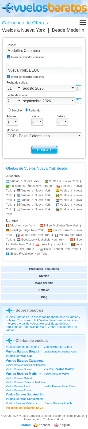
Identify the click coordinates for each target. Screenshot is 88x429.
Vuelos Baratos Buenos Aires (60, 351)
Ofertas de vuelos (31, 341)
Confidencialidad (54, 419)
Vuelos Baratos (28, 416)
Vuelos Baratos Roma (18, 390)
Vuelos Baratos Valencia (21, 403)
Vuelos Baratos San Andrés (24, 394)
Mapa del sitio (44, 283)
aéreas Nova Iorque (31, 186)
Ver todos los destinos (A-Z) (24, 408)
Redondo (35, 110)
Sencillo (16, 110)
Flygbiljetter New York (28, 253)
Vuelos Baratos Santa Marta (24, 399)
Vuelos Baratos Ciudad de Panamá (26, 365)
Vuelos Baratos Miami (56, 373)
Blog (44, 297)
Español (44, 425)
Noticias (44, 290)
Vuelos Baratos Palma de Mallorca (25, 382)
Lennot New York (61, 249)
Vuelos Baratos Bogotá (22, 351)
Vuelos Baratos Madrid (59, 369)
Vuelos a (23, 30)
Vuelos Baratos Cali (19, 356)
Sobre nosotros (29, 310)
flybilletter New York (61, 225)
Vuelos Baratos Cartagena (24, 360)
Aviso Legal (31, 419)
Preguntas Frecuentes (44, 269)
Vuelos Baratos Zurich (58, 403)
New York (22, 225)
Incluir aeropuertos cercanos (27, 57)
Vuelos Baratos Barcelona (22, 347)
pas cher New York (35, 235)
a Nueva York (24, 181)
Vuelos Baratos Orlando (19, 378)
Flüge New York (27, 230)
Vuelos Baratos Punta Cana (59, 386)
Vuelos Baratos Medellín (23, 373)
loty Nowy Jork (53, 244)
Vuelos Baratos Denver (19, 369)
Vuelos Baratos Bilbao (58, 347)
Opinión (44, 276)
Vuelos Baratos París (18, 386)
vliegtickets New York (43, 239)
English (64, 425)
